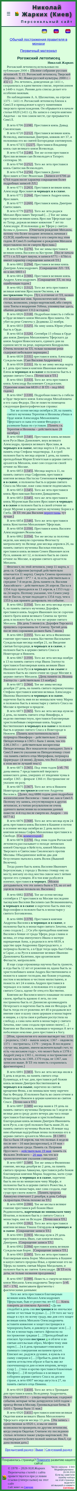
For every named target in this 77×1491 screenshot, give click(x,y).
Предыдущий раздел (19, 1449)
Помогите (43, 1460)
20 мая (37, 1155)
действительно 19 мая (36, 1151)
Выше (39, 1449)
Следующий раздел (58, 1449)
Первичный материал (38, 51)
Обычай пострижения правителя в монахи (38, 41)
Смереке (28, 1487)
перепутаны (52, 513)
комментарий (32, 836)
